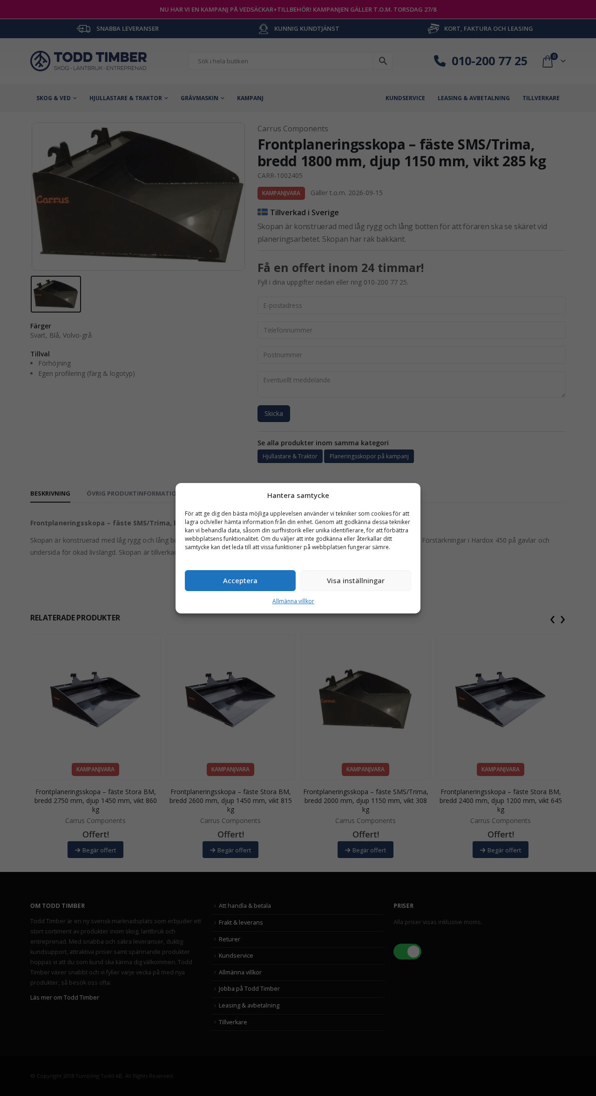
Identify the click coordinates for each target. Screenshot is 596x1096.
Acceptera (240, 580)
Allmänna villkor (293, 601)
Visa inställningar (356, 580)
